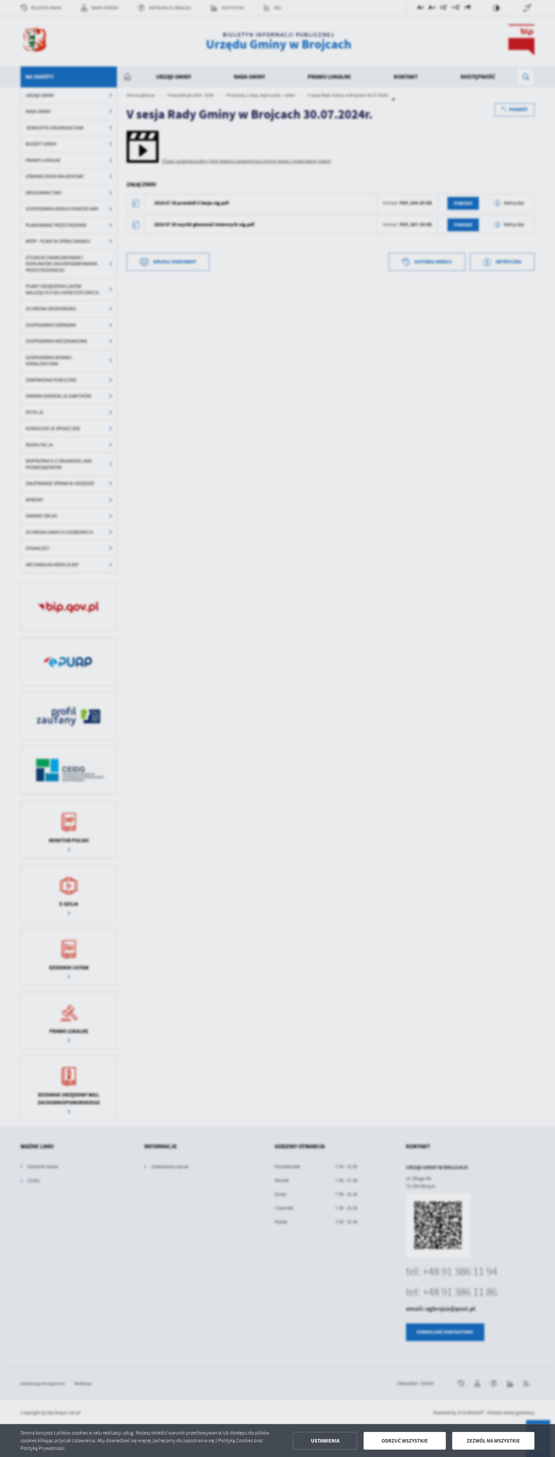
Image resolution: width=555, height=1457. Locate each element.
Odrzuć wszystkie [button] (405, 1440)
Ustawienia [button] (325, 1440)
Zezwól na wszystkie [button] (493, 1440)
